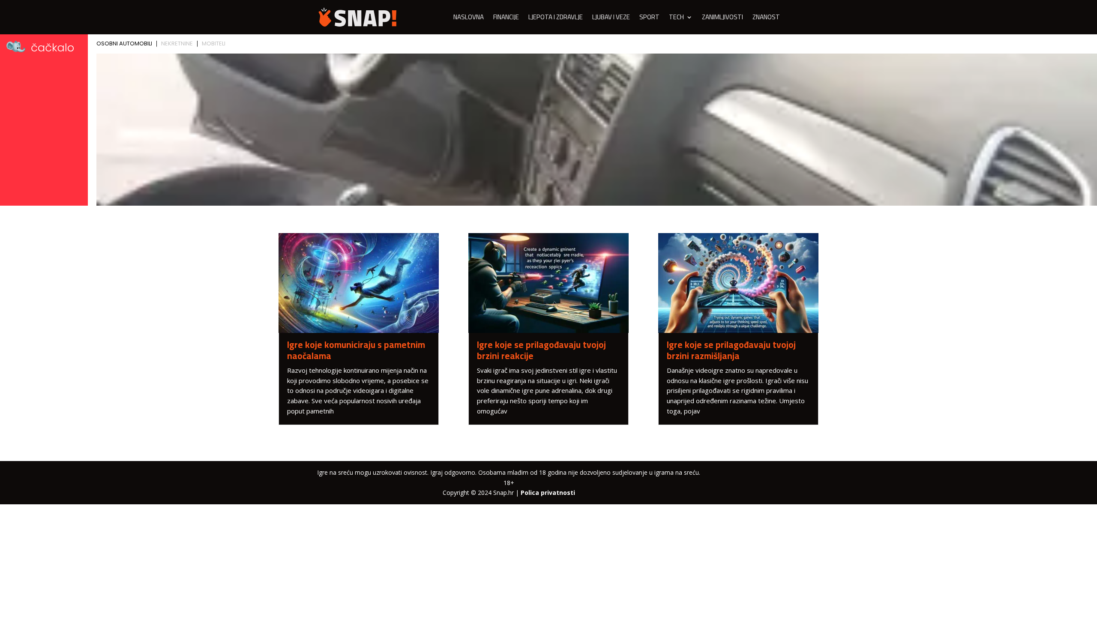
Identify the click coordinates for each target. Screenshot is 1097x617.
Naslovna (468, 18)
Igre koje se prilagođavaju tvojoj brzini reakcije (541, 350)
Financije (506, 18)
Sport (649, 18)
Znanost (766, 18)
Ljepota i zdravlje (555, 18)
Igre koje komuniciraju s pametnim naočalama (356, 350)
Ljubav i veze (611, 18)
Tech (676, 18)
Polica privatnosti (548, 492)
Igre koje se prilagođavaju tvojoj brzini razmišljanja (731, 350)
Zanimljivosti (722, 18)
